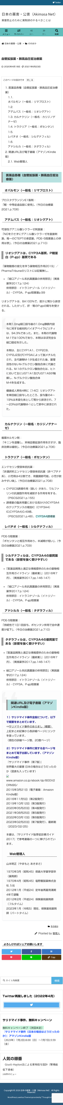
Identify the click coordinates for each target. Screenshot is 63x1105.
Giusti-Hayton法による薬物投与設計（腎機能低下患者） (30, 1066)
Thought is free (48, 1097)
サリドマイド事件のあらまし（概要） (31, 726)
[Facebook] (31, 951)
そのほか (32, 43)
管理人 (56, 933)
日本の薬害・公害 (13, 43)
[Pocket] (11, 957)
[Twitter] (11, 951)
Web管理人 (17, 161)
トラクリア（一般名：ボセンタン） (31, 126)
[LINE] (31, 957)
